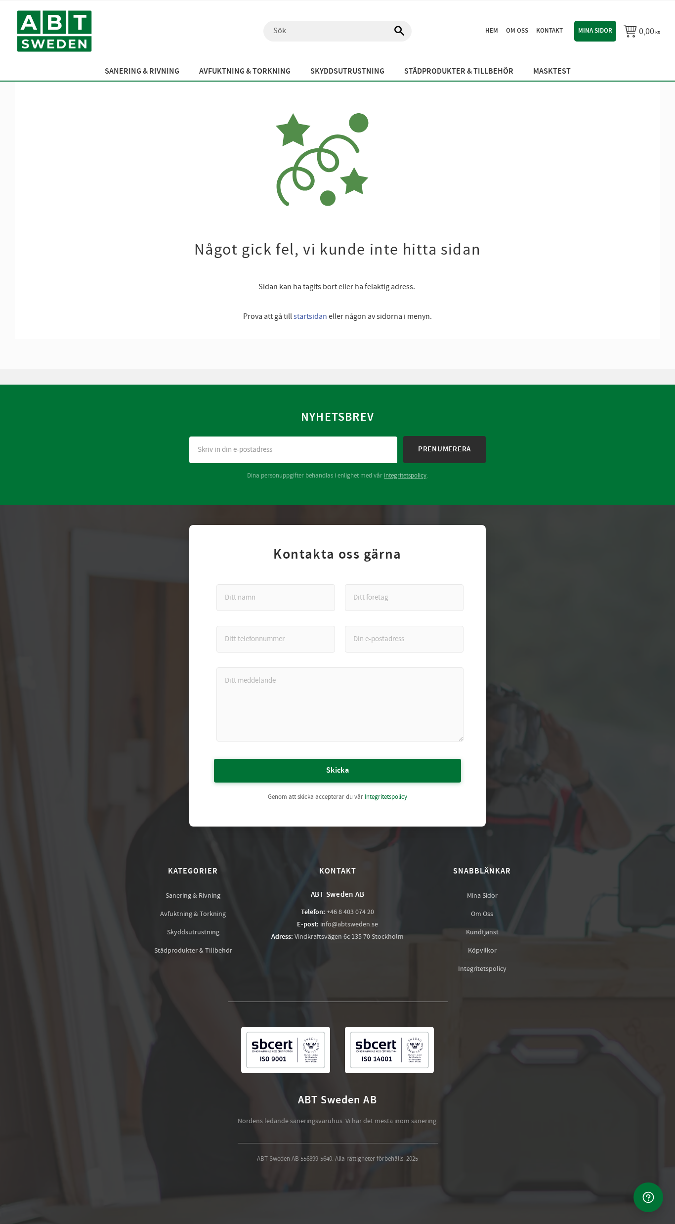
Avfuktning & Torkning (193, 914)
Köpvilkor (482, 950)
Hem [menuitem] (491, 30)
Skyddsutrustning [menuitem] (347, 71)
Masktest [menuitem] (552, 71)
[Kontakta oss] (648, 1197)
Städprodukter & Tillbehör (193, 950)
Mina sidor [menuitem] (595, 30)
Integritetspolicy (386, 797)
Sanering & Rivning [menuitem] (142, 71)
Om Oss (482, 914)
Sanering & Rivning (193, 895)
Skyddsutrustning (193, 932)
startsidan (310, 316)
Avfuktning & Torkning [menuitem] (245, 71)
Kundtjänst (482, 932)
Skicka (337, 770)
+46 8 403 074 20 (350, 912)
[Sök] (394, 31)
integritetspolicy (405, 476)
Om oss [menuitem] (517, 30)
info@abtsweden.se (349, 924)
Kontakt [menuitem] (549, 30)
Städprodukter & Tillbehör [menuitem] (458, 71)
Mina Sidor (482, 895)
